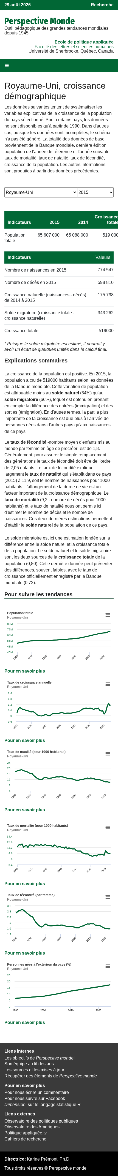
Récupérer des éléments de (50, 1076)
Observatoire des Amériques (32, 1126)
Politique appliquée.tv (25, 1133)
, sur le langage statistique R (42, 1104)
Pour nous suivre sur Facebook (34, 1098)
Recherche (102, 4)
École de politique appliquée (84, 42)
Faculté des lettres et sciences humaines (74, 46)
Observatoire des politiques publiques (41, 1121)
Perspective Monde (39, 21)
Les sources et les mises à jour (34, 1069)
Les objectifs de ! (39, 1058)
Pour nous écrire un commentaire (36, 1092)
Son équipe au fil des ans (29, 1063)
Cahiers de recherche (25, 1139)
